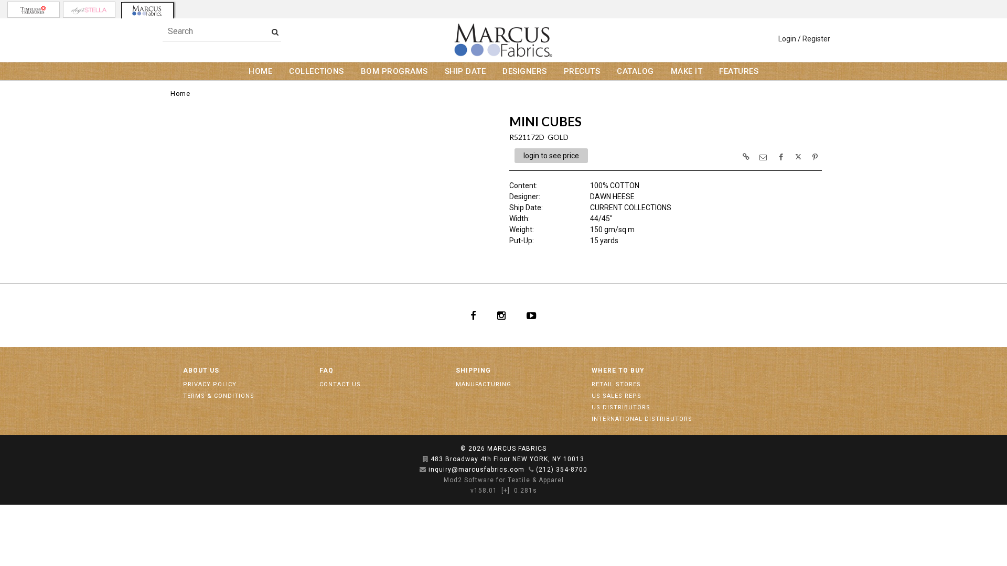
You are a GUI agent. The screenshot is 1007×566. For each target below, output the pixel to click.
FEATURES (738, 71)
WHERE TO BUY (618, 370)
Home (180, 93)
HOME (260, 71)
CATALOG (635, 71)
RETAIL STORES (616, 384)
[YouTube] (532, 315)
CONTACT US (340, 384)
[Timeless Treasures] (33, 10)
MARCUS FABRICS (517, 448)
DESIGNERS (524, 71)
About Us (201, 370)
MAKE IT (687, 71)
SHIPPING (473, 370)
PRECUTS (582, 71)
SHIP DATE (465, 71)
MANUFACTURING (483, 384)
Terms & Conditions (218, 396)
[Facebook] (473, 315)
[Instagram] (501, 315)
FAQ (326, 370)
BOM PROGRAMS (394, 71)
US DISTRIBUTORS (621, 407)
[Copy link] (746, 156)
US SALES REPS (616, 396)
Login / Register (804, 39)
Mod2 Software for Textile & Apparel (504, 480)
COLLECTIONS (316, 71)
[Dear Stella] (89, 10)
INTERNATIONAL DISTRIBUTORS (642, 419)
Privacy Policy (210, 384)
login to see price (551, 155)
